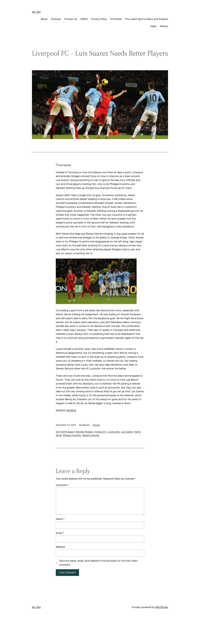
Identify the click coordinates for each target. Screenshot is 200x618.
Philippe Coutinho (72, 435)
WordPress (162, 607)
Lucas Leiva (114, 431)
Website (60, 546)
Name (60, 519)
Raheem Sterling (90, 435)
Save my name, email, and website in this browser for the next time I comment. (98, 562)
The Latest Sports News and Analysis (146, 19)
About (44, 19)
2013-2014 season (65, 431)
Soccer (96, 425)
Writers (164, 26)
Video (153, 26)
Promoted (116, 19)
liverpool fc (100, 431)
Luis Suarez (127, 431)
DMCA (84, 19)
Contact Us (70, 19)
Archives (56, 19)
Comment (62, 485)
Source (71, 410)
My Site (36, 11)
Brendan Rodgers (84, 431)
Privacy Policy (99, 19)
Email (60, 533)
